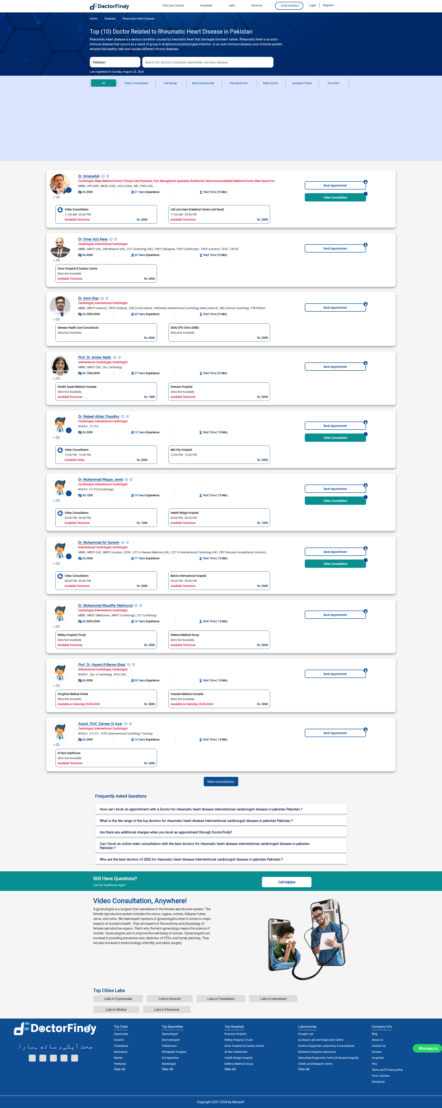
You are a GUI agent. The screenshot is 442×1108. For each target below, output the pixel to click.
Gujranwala (121, 1034)
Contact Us (379, 1046)
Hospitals (378, 1057)
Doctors (376, 1051)
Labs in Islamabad (273, 998)
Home (93, 18)
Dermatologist (171, 1040)
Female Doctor (239, 83)
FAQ (374, 1063)
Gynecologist (170, 1034)
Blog (374, 1034)
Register (328, 5)
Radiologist (169, 1063)
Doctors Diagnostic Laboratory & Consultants (326, 1046)
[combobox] (115, 62)
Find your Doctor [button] (173, 5)
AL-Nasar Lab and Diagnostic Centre (320, 1040)
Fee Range (170, 83)
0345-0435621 (290, 5)
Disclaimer (378, 1081)
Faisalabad (121, 1046)
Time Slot (333, 83)
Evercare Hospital (235, 1034)
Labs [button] (232, 5)
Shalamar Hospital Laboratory (317, 1051)
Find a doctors (381, 1075)
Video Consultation (136, 83)
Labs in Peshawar (167, 1009)
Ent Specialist (170, 1057)
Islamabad (120, 1051)
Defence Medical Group (238, 1063)
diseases (110, 18)
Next (274, 454)
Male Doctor (270, 83)
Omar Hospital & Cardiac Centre (244, 1046)
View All (119, 1069)
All (103, 83)
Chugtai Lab (305, 1034)
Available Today (302, 83)
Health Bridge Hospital (238, 1057)
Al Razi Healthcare (235, 1051)
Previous (51, 454)
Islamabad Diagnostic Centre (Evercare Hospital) (328, 1057)
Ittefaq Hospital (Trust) (238, 1040)
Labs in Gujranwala (118, 998)
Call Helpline (286, 882)
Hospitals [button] (206, 5)
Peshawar (120, 1063)
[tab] (221, 796)
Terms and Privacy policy (387, 1069)
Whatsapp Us (428, 1048)
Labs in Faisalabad (220, 998)
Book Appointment (335, 185)
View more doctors (220, 781)
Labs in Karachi (170, 998)
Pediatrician (169, 1046)
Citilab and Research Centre (315, 1063)
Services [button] (256, 5)
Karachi (119, 1040)
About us (377, 1040)
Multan (118, 1057)
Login (312, 5)
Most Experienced (203, 83)
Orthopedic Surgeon (174, 1051)
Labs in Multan (116, 1009)
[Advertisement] (221, 126)
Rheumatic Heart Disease (138, 18)
